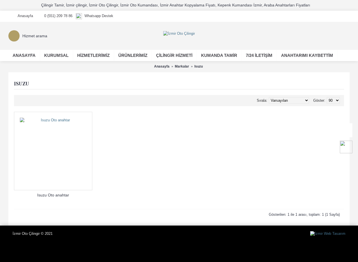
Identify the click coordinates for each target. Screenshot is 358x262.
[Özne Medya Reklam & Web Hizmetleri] (327, 233)
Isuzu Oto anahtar (53, 195)
